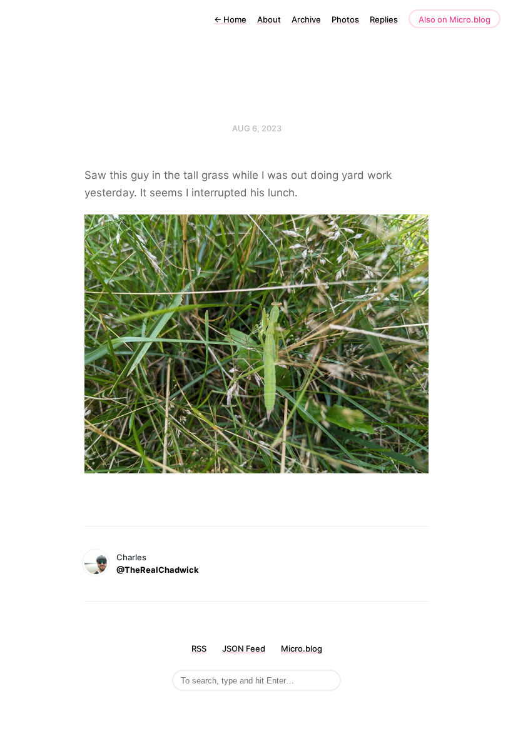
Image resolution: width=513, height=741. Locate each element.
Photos (345, 19)
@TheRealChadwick (157, 570)
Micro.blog (301, 648)
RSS (198, 648)
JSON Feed (243, 648)
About (269, 19)
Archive (306, 19)
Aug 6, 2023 (257, 128)
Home (230, 19)
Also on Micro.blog (454, 19)
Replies (384, 19)
